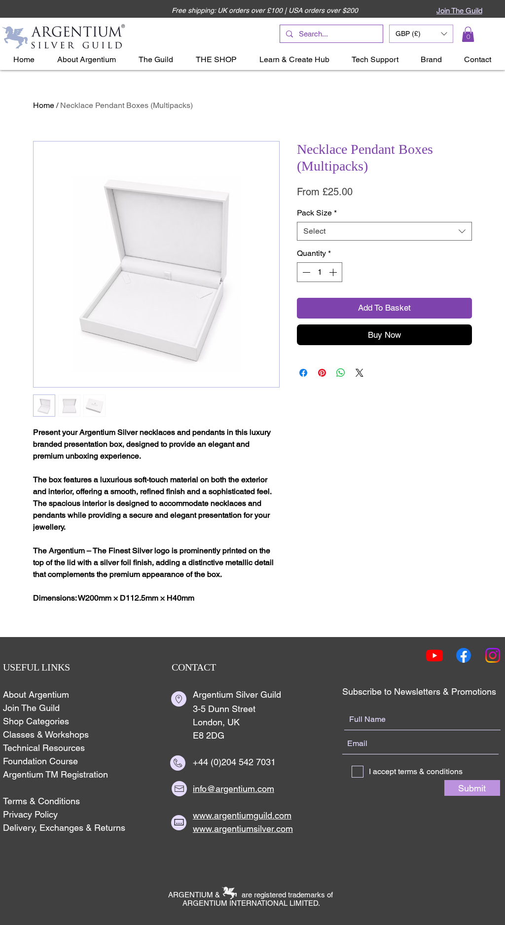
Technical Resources (44, 748)
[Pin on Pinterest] (322, 373)
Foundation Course (40, 761)
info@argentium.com (233, 788)
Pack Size (317, 212)
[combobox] (384, 231)
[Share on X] (359, 373)
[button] (421, 34)
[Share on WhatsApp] (341, 373)
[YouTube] (434, 655)
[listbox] (421, 34)
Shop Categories (36, 721)
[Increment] (334, 272)
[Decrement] (305, 272)
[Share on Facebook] (303, 373)
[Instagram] (493, 655)
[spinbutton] (319, 272)
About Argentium (36, 694)
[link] (468, 34)
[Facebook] (463, 655)
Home (43, 105)
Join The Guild (31, 708)
